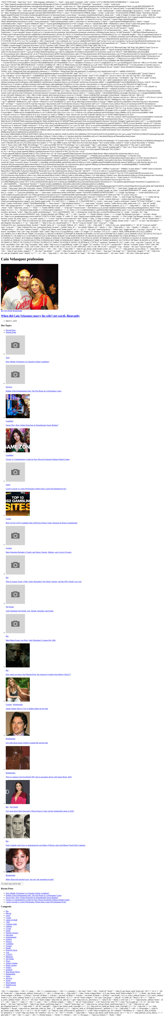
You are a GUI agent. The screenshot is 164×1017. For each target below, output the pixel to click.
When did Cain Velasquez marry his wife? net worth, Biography (40, 315)
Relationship (17, 311)
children (9, 926)
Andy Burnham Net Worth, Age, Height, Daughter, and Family (30, 611)
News (8, 961)
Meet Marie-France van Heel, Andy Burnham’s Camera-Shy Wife (31, 640)
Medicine (9, 957)
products (9, 970)
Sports (8, 980)
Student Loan (11, 985)
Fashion (9, 939)
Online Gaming (12, 963)
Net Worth (8, 311)
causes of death (11, 920)
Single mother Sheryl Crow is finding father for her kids (27, 709)
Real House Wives (13, 972)
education (9, 935)
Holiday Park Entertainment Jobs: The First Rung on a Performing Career (33, 391)
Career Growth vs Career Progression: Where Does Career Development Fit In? (36, 489)
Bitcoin (8, 913)
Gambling (9, 421)
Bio (2, 311)
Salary (8, 976)
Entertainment (11, 937)
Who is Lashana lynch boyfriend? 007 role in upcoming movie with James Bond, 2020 (39, 777)
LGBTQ (9, 954)
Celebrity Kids (11, 924)
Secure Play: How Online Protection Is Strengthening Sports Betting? (32, 425)
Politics (8, 967)
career (8, 485)
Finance (9, 941)
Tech (7, 358)
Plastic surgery (11, 965)
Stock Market (11, 983)
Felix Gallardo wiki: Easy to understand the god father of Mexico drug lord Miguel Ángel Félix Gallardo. (45, 845)
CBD (8, 922)
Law (7, 952)
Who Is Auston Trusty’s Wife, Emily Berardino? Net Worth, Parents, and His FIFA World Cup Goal (43, 582)
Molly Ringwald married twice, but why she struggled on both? (30, 879)
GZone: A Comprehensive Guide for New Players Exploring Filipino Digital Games (38, 459)
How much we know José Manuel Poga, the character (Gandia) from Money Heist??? (38, 674)
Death (8, 931)
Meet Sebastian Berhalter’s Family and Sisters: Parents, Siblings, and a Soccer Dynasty (39, 552)
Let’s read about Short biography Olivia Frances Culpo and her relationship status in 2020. (40, 811)
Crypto (8, 928)
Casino (8, 519)
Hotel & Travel (11, 950)
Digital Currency (12, 933)
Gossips (9, 548)
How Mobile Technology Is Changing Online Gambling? (27, 362)
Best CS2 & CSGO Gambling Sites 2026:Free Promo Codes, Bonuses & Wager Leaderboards (41, 523)
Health (8, 948)
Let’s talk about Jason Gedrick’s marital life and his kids (27, 743)
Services (9, 387)
